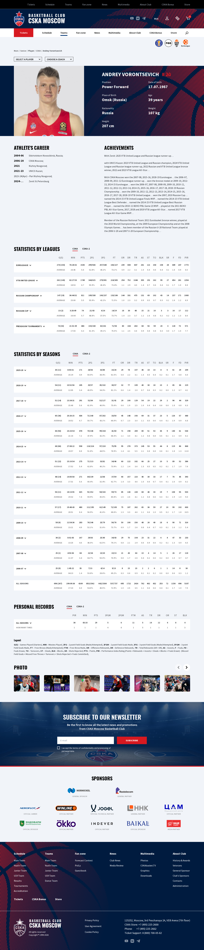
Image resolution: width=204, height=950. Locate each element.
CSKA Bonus (168, 4)
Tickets (31, 4)
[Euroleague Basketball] (185, 43)
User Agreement (93, 926)
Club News (115, 860)
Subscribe (132, 740)
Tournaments (21, 885)
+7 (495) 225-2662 (146, 928)
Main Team (19, 860)
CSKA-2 (86, 248)
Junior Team (20, 870)
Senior (23, 50)
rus (156, 18)
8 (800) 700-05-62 (152, 933)
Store (187, 4)
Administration (180, 885)
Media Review (116, 865)
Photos (144, 860)
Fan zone (86, 4)
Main (16, 50)
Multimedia (123, 4)
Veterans (177, 865)
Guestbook (80, 870)
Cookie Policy (92, 931)
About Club (145, 4)
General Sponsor (181, 870)
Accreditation (21, 890)
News (104, 4)
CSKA (38, 50)
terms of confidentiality (83, 748)
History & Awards (181, 860)
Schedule (50, 4)
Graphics (145, 870)
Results (18, 880)
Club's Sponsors (181, 875)
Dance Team (51, 880)
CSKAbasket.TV (148, 865)
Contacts (177, 880)
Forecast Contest (84, 860)
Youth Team (20, 865)
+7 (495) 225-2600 (148, 924)
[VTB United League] (159, 43)
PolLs (78, 865)
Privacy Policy (92, 920)
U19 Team (19, 875)
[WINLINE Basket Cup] (177, 43)
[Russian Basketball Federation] (168, 43)
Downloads (146, 875)
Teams (68, 4)
